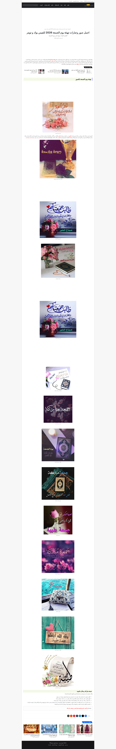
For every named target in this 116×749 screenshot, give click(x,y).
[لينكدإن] (80, 716)
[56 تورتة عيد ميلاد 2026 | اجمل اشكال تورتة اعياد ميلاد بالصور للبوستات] (31, 728)
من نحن (66, 744)
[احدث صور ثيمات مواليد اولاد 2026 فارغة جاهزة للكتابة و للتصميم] (49, 728)
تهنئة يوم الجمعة (52, 59)
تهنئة (77, 64)
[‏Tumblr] (77, 716)
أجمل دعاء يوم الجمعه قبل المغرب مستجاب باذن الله (77, 708)
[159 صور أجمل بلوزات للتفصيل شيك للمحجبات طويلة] (41, 71)
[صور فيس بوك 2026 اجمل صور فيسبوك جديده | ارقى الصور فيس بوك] (65, 71)
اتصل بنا (70, 1)
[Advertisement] (58, 18)
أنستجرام (31, 137)
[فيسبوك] (86, 716)
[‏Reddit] (71, 716)
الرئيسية (69, 28)
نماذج (52, 5)
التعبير (70, 136)
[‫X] (83, 716)
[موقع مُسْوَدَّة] (88, 5)
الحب (59, 136)
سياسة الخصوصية (76, 1)
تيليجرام (27, 137)
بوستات (81, 1)
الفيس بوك (39, 137)
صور (66, 28)
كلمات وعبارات (47, 5)
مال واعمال (57, 5)
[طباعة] (68, 716)
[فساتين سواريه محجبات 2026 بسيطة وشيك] (84, 728)
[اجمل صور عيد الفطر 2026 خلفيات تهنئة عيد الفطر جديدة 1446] (67, 728)
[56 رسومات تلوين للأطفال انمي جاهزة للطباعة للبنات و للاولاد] (89, 71)
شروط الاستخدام (55, 744)
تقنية (65, 5)
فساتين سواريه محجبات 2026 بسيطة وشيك (84, 734)
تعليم (68, 5)
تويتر (35, 137)
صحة (61, 5)
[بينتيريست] (74, 716)
